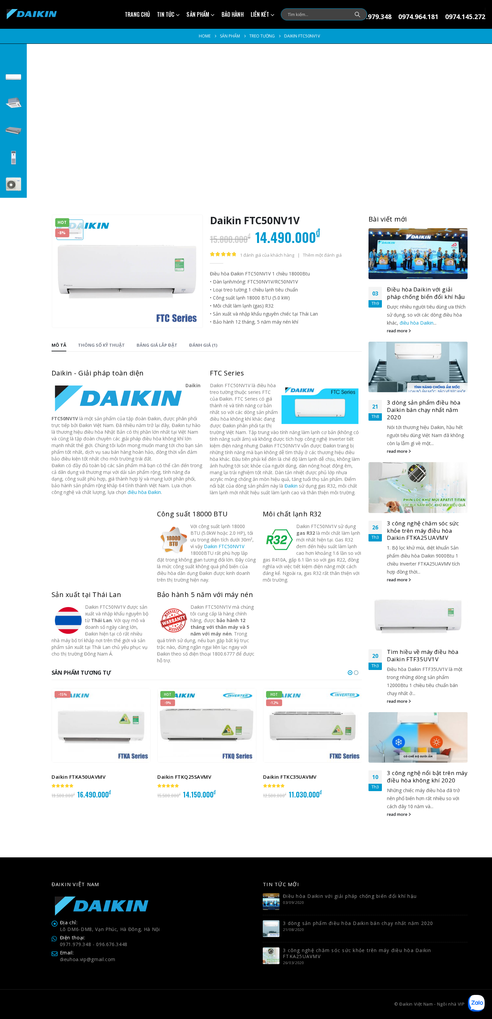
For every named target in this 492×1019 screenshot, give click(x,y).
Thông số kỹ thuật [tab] (101, 345)
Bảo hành (233, 14)
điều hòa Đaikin (144, 492)
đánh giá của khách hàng (267, 255)
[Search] (357, 14)
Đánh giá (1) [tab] (203, 345)
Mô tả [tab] (59, 345)
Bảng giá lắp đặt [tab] (157, 345)
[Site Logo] (32, 14)
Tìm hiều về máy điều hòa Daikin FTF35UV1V (422, 655)
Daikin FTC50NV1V (224, 546)
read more (397, 331)
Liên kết (260, 14)
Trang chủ (137, 14)
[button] (350, 673)
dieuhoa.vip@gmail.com (88, 959)
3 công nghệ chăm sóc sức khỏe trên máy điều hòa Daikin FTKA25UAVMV (423, 530)
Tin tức (165, 14)
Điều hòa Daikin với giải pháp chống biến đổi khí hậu (426, 293)
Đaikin (291, 486)
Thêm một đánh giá (322, 255)
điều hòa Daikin (416, 323)
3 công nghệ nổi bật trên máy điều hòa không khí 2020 (427, 776)
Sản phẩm (197, 14)
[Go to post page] (418, 253)
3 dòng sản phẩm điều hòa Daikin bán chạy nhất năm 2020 (423, 410)
